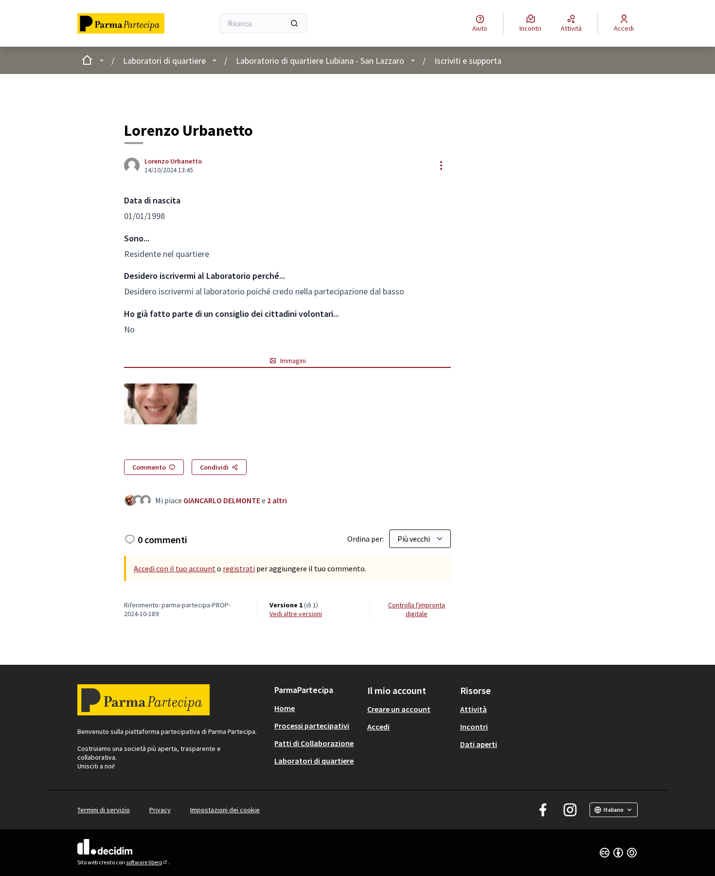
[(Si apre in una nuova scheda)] (160, 403)
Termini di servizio (103, 809)
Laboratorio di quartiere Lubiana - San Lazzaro (320, 60)
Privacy (160, 809)
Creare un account (398, 709)
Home (284, 708)
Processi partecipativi (311, 725)
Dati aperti (478, 744)
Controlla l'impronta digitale (416, 609)
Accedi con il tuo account (174, 568)
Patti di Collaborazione (314, 743)
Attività (473, 709)
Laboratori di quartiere (164, 60)
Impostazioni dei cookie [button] (225, 809)
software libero (147, 862)
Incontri (474, 726)
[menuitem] (316, 708)
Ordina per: (365, 539)
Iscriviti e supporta (467, 60)
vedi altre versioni (295, 613)
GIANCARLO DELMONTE (221, 500)
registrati (239, 568)
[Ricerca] (294, 23)
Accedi (378, 726)
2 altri (277, 500)
